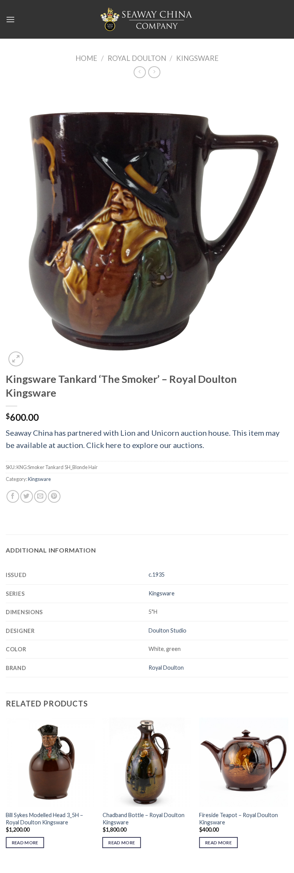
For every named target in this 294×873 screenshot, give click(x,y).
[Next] (288, 790)
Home (86, 58)
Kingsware (197, 58)
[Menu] (10, 19)
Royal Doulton (137, 58)
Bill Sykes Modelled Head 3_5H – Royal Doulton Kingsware (44, 819)
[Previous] (6, 790)
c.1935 (157, 574)
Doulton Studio (167, 630)
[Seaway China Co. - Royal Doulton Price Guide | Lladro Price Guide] (147, 19)
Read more (25, 842)
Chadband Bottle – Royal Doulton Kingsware (144, 819)
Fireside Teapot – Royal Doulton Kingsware (238, 819)
